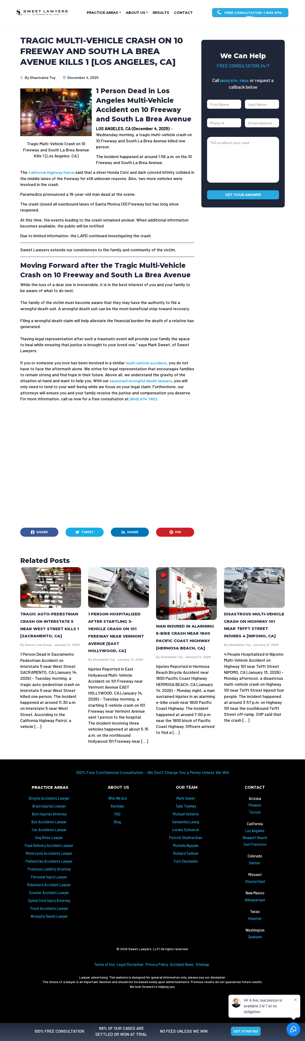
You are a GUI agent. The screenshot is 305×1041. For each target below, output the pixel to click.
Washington (254, 930)
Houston (254, 918)
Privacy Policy (157, 964)
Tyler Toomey (185, 806)
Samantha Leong (185, 821)
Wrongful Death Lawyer (49, 916)
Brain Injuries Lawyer (49, 806)
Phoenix (255, 805)
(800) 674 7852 (143, 399)
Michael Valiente (186, 813)
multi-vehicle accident (146, 363)
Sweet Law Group (38, 645)
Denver (254, 862)
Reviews (117, 806)
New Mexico (255, 892)
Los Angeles (254, 830)
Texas (255, 911)
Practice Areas (102, 12)
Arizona (255, 798)
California (255, 823)
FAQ (117, 813)
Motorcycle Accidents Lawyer (49, 853)
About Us (135, 12)
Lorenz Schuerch (185, 829)
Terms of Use (104, 964)
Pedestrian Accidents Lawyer (49, 861)
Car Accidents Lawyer (49, 829)
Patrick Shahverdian (185, 837)
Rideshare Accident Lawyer (49, 884)
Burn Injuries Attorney (49, 813)
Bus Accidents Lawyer (49, 821)
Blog (117, 821)
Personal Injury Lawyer (49, 876)
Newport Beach (255, 837)
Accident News (182, 964)
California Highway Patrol (51, 172)
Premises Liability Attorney (49, 868)
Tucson (255, 811)
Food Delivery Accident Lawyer (49, 845)
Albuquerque (255, 899)
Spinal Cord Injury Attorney (49, 900)
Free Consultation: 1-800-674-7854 (253, 14)
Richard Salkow (185, 853)
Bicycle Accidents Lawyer (49, 798)
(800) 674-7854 (234, 81)
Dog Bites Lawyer (49, 837)
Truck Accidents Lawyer (49, 908)
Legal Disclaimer (130, 964)
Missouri (255, 874)
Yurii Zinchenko (185, 861)
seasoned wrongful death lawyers (141, 381)
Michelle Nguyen (185, 845)
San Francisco (255, 844)
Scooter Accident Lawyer (49, 892)
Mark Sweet (185, 798)
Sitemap (202, 964)
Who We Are (117, 798)
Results (161, 12)
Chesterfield (255, 881)
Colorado (255, 855)
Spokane (255, 936)
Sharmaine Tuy (43, 77)
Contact (183, 12)
